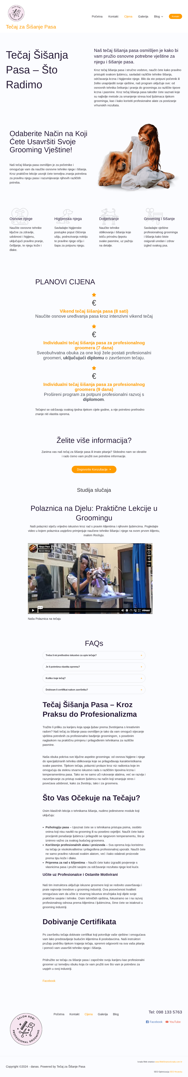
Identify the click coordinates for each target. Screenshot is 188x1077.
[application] (161, 16)
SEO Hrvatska (176, 1072)
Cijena (89, 1014)
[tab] (94, 655)
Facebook (49, 980)
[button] (175, 16)
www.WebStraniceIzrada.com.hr (168, 1062)
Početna (59, 1014)
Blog (116, 1014)
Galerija (103, 1014)
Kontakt (74, 1014)
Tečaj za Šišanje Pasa (31, 27)
